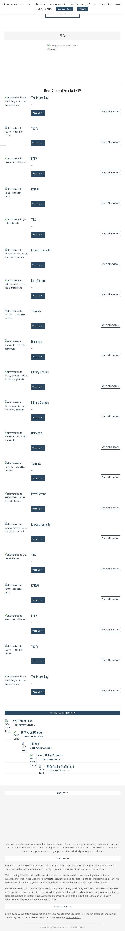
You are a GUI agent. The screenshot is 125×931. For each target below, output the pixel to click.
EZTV (34, 158)
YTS (33, 219)
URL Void (35, 743)
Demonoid (36, 341)
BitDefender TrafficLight (60, 766)
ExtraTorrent (38, 280)
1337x (34, 128)
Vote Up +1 (38, 112)
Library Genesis (40, 372)
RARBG (35, 189)
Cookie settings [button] (64, 8)
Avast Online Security (50, 755)
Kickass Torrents (40, 250)
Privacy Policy (73, 917)
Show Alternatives (111, 111)
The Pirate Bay (39, 97)
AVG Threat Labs (22, 720)
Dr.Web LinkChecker (32, 732)
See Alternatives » (25, 725)
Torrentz (36, 311)
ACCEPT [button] (82, 8)
